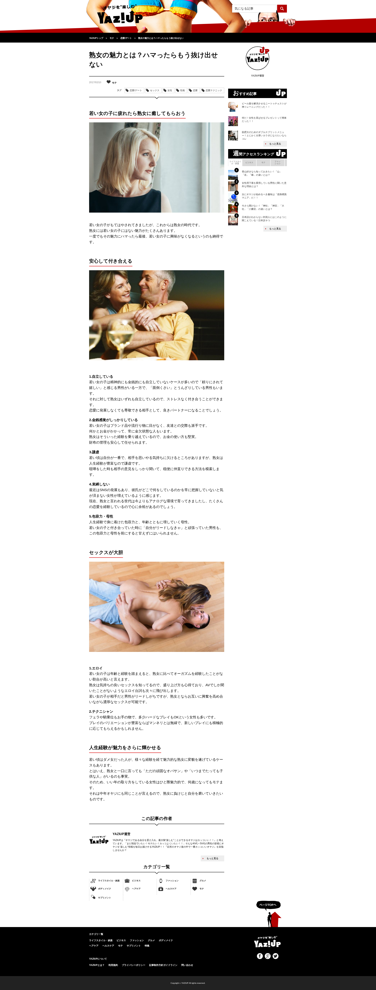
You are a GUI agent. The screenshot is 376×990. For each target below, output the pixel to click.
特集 (147, 945)
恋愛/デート (136, 90)
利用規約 (113, 965)
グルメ (203, 880)
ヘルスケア (171, 888)
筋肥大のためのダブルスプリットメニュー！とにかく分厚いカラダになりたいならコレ (264, 135)
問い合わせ (187, 965)
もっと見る (212, 858)
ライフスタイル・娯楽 (109, 880)
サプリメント (104, 897)
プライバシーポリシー (133, 965)
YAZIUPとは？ (97, 965)
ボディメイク (104, 888)
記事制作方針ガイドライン (163, 965)
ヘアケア (136, 888)
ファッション (172, 880)
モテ (202, 888)
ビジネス (136, 880)
